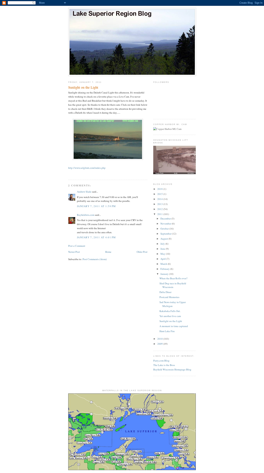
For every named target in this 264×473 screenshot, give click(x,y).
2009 (160, 343)
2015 (160, 194)
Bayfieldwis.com (85, 215)
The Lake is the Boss (164, 365)
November (166, 223)
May (163, 253)
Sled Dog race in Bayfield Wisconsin (172, 285)
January (164, 274)
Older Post (142, 252)
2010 (160, 338)
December (165, 218)
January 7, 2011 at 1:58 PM (96, 206)
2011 (160, 214)
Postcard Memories (169, 297)
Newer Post (74, 252)
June (163, 248)
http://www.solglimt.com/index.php (87, 168)
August (164, 238)
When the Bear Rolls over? (173, 278)
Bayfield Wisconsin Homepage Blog (172, 369)
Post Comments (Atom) (95, 259)
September (166, 233)
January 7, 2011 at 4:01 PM (96, 237)
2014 (160, 199)
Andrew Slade (84, 191)
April (163, 258)
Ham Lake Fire (167, 331)
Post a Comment (76, 246)
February (165, 269)
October (164, 228)
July (162, 243)
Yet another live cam (170, 316)
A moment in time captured (173, 326)
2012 (160, 209)
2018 (160, 189)
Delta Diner (165, 292)
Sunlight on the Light (170, 321)
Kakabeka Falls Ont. (170, 311)
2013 (160, 204)
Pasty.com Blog (161, 360)
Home (108, 252)
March (164, 264)
